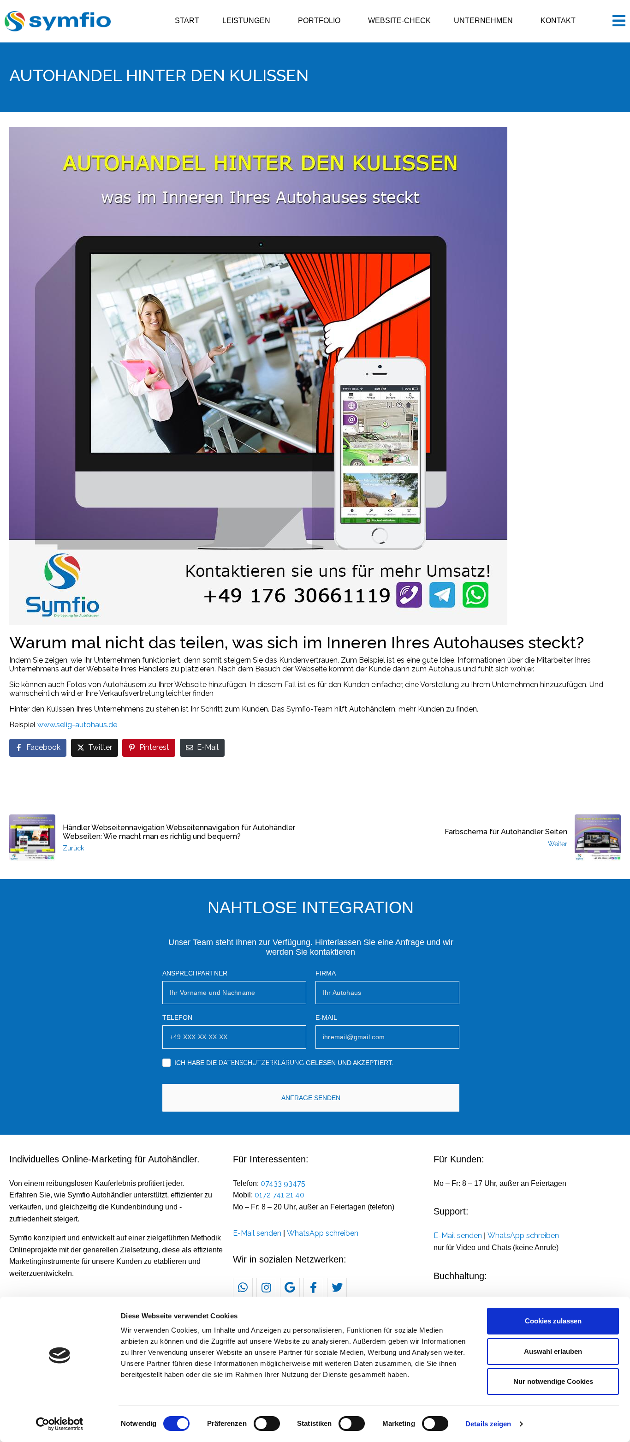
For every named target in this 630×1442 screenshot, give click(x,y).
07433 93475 (283, 1183)
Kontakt (558, 20)
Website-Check (399, 20)
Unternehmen (483, 20)
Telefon (177, 1017)
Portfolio (319, 20)
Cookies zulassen (553, 1321)
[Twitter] (337, 1288)
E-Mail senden (257, 1233)
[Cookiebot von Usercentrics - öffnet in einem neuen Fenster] (59, 1424)
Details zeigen (488, 1424)
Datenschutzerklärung (261, 1062)
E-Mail (326, 1017)
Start (187, 20)
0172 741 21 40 (279, 1195)
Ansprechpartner (194, 973)
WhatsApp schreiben (322, 1233)
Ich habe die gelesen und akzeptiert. (283, 1062)
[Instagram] (266, 1288)
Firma (325, 973)
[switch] (267, 1423)
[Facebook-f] (313, 1288)
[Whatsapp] (243, 1288)
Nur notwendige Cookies (553, 1381)
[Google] (290, 1288)
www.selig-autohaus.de (77, 724)
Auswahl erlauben (553, 1351)
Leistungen (246, 20)
